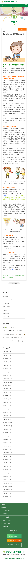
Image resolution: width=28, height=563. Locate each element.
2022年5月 (7, 466)
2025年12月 (7, 378)
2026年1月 (7, 375)
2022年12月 (7, 452)
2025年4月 (7, 405)
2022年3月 (7, 473)
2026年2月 (7, 372)
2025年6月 (7, 399)
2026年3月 (7, 368)
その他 (6, 296)
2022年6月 (7, 463)
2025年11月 (7, 382)
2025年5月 (7, 402)
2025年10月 (7, 385)
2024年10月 (7, 425)
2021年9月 (7, 493)
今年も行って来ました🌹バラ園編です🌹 (14, 334)
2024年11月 (7, 422)
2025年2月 (7, 412)
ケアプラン (6, 513)
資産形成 (6, 316)
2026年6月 (7, 358)
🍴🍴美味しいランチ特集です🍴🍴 (13, 337)
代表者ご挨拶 (6, 523)
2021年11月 (7, 486)
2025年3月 (7, 409)
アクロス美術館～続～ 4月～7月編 (13, 331)
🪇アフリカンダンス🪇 (10, 327)
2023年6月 (7, 446)
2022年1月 (7, 479)
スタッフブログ (8, 300)
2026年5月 (7, 362)
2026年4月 (7, 365)
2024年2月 (7, 439)
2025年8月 (7, 392)
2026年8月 (7, 351)
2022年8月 (7, 459)
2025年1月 (7, 415)
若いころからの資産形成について (16, 275)
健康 (5, 310)
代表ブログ (7, 306)
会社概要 (5, 526)
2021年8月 (7, 496)
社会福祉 (6, 313)
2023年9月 (7, 442)
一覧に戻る (14, 283)
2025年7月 (7, 395)
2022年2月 (7, 476)
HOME (3, 504)
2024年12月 (7, 419)
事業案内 (3, 507)
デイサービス (6, 510)
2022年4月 (7, 469)
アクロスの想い (5, 517)
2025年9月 (7, 388)
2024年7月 (7, 436)
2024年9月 (7, 429)
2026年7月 (7, 355)
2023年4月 (7, 449)
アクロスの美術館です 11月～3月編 (13, 341)
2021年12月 (7, 483)
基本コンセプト (7, 520)
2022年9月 (7, 456)
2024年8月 (7, 432)
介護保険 (6, 303)
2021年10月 (7, 489)
